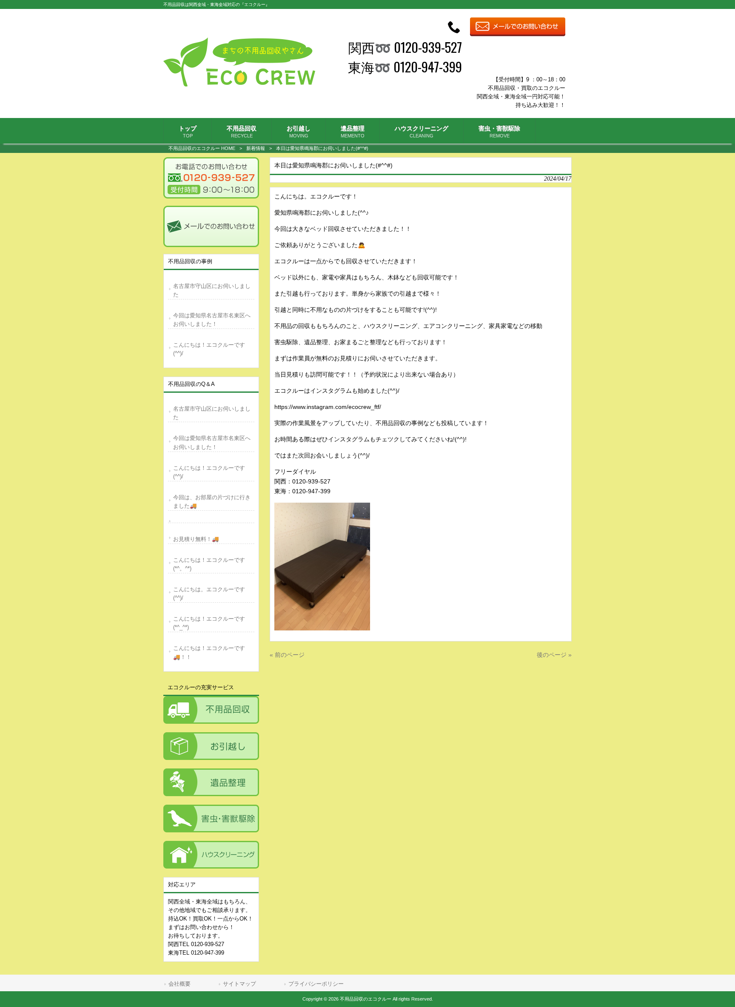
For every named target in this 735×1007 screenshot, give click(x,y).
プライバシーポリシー (316, 984)
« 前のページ (287, 654)
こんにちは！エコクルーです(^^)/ (209, 349)
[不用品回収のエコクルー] (239, 84)
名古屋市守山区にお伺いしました (212, 290)
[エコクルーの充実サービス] (211, 710)
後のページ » (554, 654)
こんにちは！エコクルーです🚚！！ (209, 652)
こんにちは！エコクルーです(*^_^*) (209, 623)
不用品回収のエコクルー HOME (201, 148)
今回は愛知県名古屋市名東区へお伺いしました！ (212, 319)
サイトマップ (239, 984)
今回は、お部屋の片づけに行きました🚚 (212, 501)
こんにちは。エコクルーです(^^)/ (209, 593)
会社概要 (179, 984)
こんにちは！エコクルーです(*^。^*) (209, 564)
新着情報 (255, 148)
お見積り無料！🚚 (196, 539)
